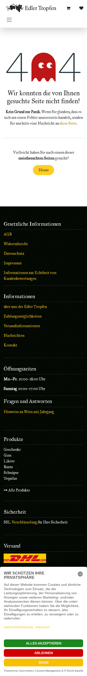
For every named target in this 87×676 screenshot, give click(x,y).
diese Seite (68, 123)
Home (43, 170)
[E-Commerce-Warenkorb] (68, 8)
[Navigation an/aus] (9, 19)
